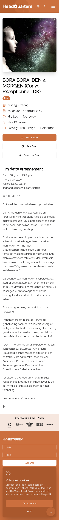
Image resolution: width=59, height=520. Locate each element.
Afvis (29, 511)
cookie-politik (44, 494)
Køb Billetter (32, 137)
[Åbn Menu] (53, 6)
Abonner (29, 463)
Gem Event (32, 146)
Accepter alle (29, 503)
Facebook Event (32, 155)
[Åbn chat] (50, 511)
